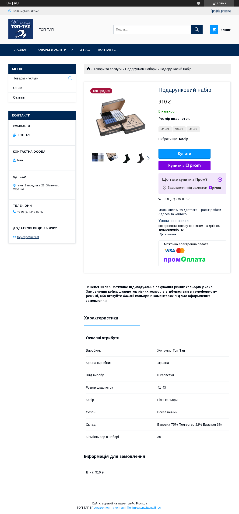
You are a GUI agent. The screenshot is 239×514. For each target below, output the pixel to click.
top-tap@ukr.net (28, 237)
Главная (20, 49)
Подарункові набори (141, 69)
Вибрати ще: (173, 139)
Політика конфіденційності (144, 507)
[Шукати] (197, 29)
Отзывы (19, 97)
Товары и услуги (51, 49)
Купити (184, 154)
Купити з (176, 166)
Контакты (107, 49)
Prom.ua (141, 503)
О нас (85, 49)
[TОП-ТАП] (20, 38)
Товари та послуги (107, 69)
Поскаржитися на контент (108, 507)
